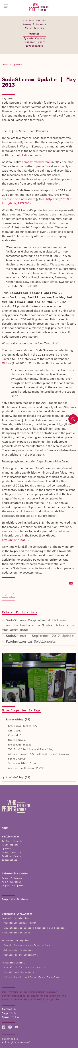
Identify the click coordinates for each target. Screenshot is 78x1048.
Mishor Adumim (30, 155)
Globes (6, 363)
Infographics (34, 46)
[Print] (12, 595)
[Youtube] (16, 1027)
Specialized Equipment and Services (25, 967)
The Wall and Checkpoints (18, 972)
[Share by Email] (70, 584)
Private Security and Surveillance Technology (31, 977)
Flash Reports (34, 28)
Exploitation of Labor (16, 933)
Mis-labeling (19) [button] (18, 777)
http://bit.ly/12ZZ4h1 (16, 203)
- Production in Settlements (29, 641)
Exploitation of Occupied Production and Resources (34, 928)
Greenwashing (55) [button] (18, 719)
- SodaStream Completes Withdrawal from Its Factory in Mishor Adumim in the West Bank (38, 625)
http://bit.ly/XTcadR (14, 540)
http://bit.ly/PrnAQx (59, 199)
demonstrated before (36, 162)
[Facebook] (3, 1027)
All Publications (34, 21)
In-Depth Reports (34, 24)
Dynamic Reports (34, 38)
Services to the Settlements (20, 955)
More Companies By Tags (21, 710)
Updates (34, 34)
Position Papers (34, 42)
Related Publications (19, 612)
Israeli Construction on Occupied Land (26, 945)
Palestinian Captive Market (19, 923)
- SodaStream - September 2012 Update (38, 636)
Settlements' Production (18, 950)
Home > (7, 65)
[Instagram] (10, 1027)
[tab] (39, 719)
